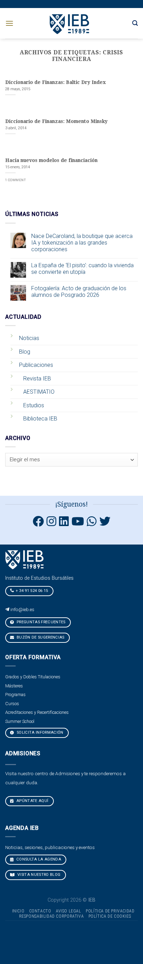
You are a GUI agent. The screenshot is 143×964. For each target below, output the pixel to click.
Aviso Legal (68, 911)
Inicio (18, 911)
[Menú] (9, 23)
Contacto (40, 911)
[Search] (135, 23)
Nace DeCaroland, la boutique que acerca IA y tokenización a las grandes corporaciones (82, 243)
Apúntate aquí (32, 801)
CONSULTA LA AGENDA (38, 859)
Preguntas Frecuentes (41, 622)
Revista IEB (37, 378)
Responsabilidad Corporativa (51, 916)
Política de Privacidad (110, 911)
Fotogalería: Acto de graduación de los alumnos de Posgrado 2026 (78, 291)
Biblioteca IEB (40, 418)
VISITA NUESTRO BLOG (38, 874)
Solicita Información (40, 732)
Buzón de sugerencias (40, 637)
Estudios (33, 405)
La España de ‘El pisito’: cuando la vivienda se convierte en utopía (82, 268)
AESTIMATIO (38, 391)
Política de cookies (110, 916)
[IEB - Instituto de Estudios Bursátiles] (70, 23)
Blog (24, 351)
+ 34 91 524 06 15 (32, 590)
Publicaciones (36, 365)
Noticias (29, 338)
